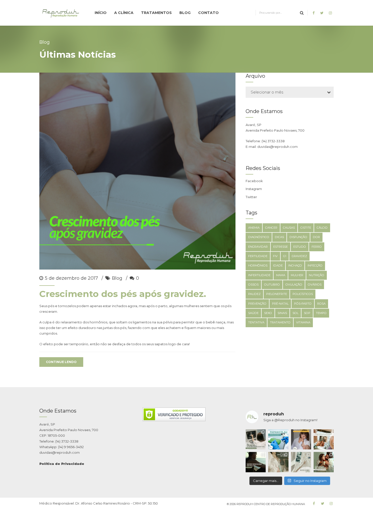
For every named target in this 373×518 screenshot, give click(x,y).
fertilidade (257, 256)
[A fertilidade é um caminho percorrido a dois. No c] (256, 462)
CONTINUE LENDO (61, 362)
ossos (253, 284)
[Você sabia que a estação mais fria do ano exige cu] (324, 462)
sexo (268, 313)
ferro (317, 246)
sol (295, 313)
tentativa (256, 322)
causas (289, 227)
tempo (321, 313)
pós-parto (303, 303)
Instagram (254, 189)
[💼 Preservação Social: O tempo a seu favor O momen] (278, 462)
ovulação (293, 284)
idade (278, 265)
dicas (279, 237)
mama (280, 275)
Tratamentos (156, 12)
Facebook (254, 181)
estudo (299, 246)
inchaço (295, 265)
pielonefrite (276, 294)
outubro (272, 284)
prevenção (257, 303)
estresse (280, 246)
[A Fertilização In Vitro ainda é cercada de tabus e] (301, 462)
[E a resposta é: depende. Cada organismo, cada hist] (256, 439)
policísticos (303, 294)
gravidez (299, 256)
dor (316, 237)
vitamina (303, 322)
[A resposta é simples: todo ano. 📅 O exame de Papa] (278, 439)
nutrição (316, 275)
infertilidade (259, 275)
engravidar (258, 246)
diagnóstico (258, 237)
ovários (314, 284)
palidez (254, 294)
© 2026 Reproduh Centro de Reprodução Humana (266, 504)
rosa (321, 303)
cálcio (322, 227)
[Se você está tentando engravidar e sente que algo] (324, 439)
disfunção (298, 237)
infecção (315, 265)
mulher (297, 275)
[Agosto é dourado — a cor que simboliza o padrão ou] (301, 439)
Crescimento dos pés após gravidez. (122, 293)
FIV (275, 256)
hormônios (257, 265)
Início (101, 12)
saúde (253, 313)
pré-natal (280, 303)
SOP (307, 313)
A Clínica (123, 12)
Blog (185, 12)
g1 (284, 256)
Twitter (251, 197)
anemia (254, 227)
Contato (208, 12)
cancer (271, 227)
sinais (282, 313)
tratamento (280, 322)
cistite (305, 227)
